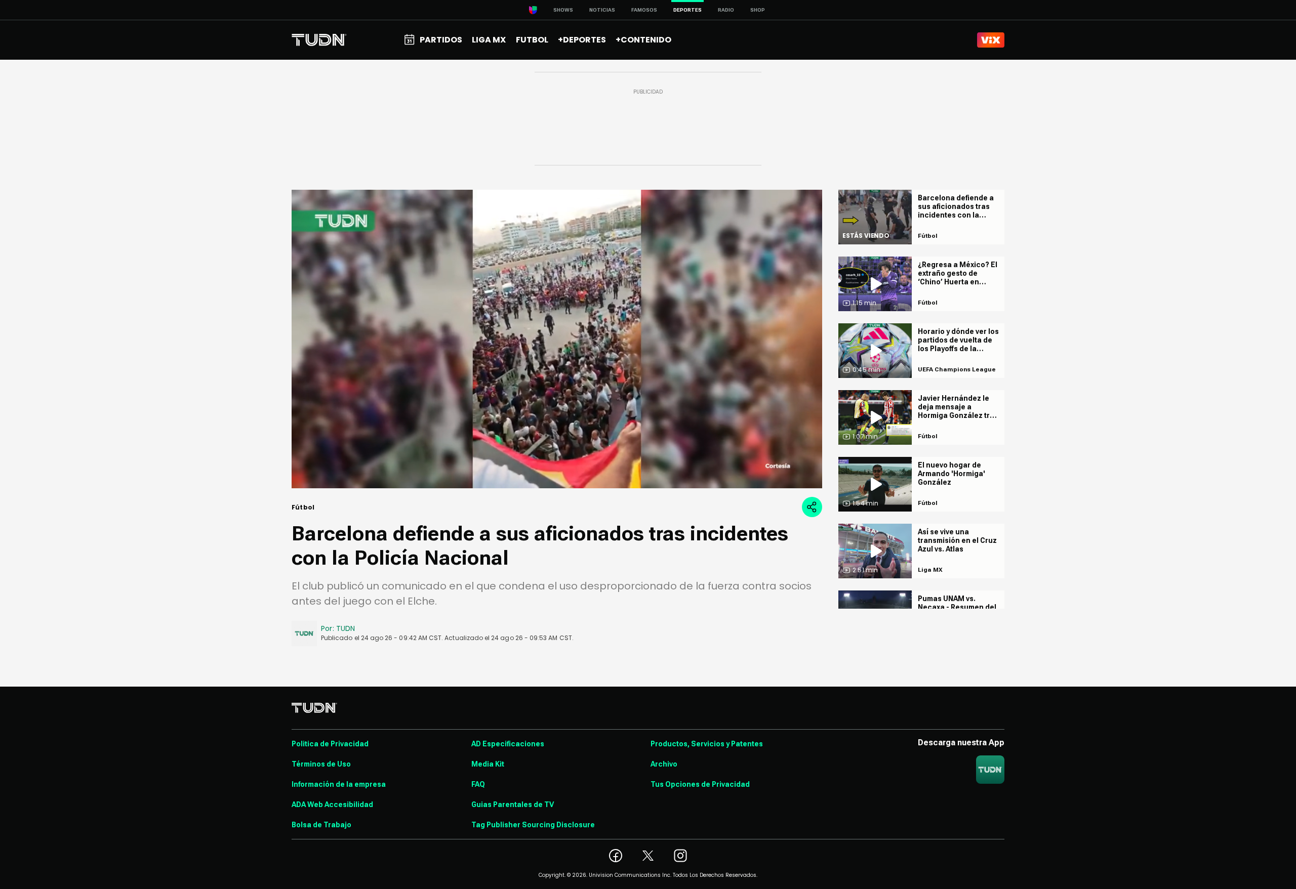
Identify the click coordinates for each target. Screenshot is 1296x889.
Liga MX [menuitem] (489, 40)
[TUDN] (319, 40)
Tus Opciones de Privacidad (700, 784)
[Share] (812, 507)
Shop (757, 10)
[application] (557, 339)
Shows (563, 10)
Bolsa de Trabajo (321, 825)
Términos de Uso (321, 764)
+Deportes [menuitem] (582, 40)
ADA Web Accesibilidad (332, 804)
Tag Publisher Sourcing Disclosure (533, 825)
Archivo (664, 764)
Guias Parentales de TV (512, 804)
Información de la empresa (339, 784)
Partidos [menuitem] (441, 40)
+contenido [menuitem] (643, 40)
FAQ (478, 784)
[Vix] (990, 40)
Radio (726, 10)
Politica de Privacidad (330, 744)
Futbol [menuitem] (532, 40)
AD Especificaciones (507, 744)
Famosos (644, 10)
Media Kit (487, 764)
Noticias (602, 10)
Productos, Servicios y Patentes (707, 744)
